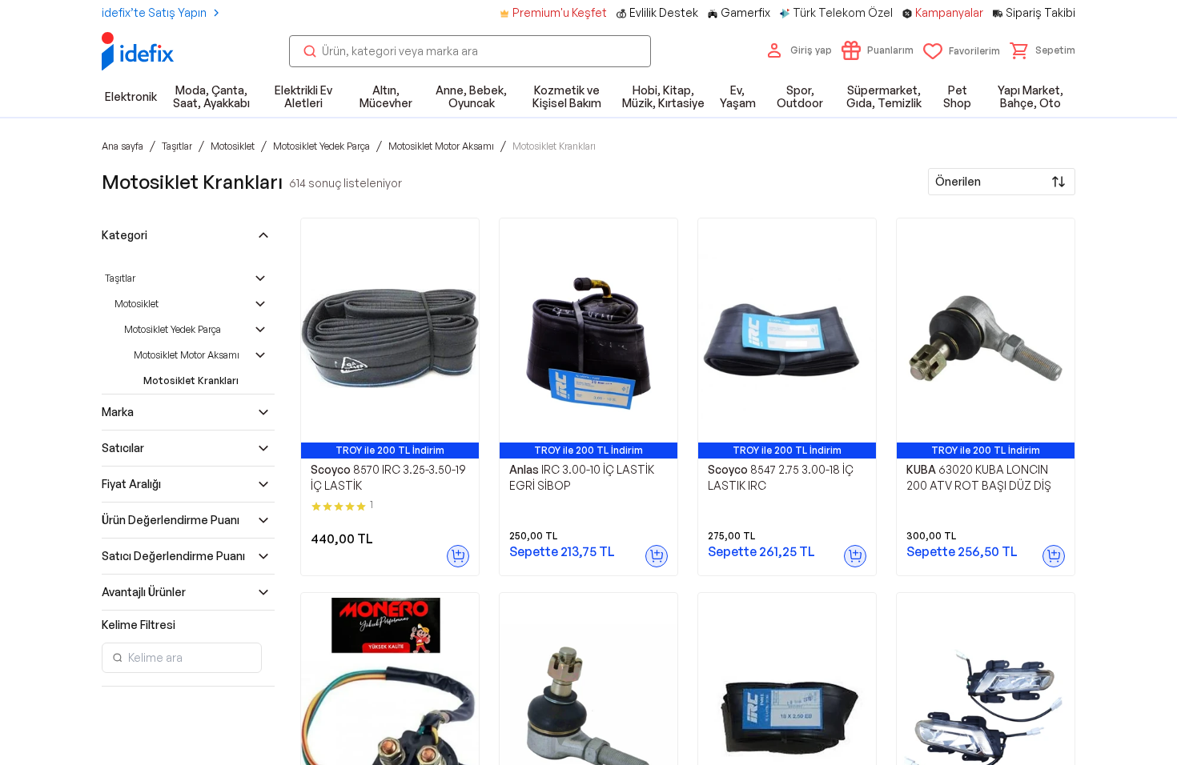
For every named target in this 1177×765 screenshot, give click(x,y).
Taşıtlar (120, 278)
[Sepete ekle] (458, 556)
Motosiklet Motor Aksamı (186, 355)
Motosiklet (136, 304)
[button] (1042, 50)
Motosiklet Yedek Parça (172, 329)
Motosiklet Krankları (191, 380)
